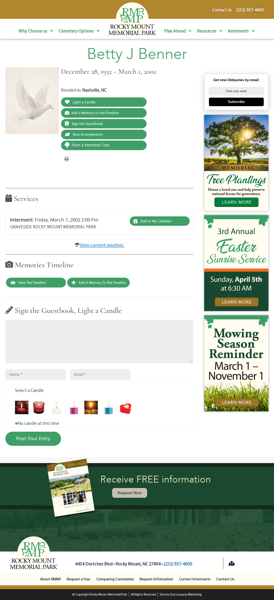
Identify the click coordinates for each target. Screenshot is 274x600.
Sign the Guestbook (87, 123)
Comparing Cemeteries (115, 579)
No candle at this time (38, 423)
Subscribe (236, 102)
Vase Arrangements (87, 134)
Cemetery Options (76, 31)
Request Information (156, 579)
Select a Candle (29, 390)
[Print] (66, 158)
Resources (206, 31)
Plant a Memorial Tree (90, 145)
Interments (238, 31)
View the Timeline (32, 282)
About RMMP (50, 579)
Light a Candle (83, 102)
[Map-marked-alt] (231, 563)
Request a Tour (79, 579)
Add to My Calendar (156, 221)
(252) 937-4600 (178, 563)
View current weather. (102, 245)
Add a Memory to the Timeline (95, 112)
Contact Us (225, 579)
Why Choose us (33, 31)
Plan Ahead (175, 31)
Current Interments (194, 579)
